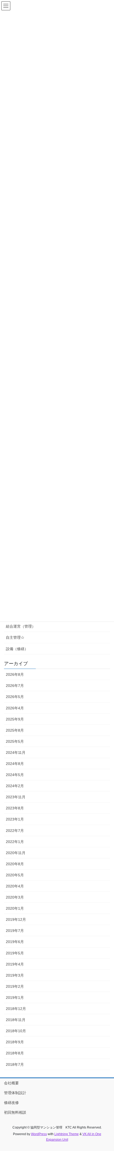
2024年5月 (15, 775)
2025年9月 (15, 719)
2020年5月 (15, 875)
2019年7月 (15, 930)
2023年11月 (15, 797)
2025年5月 (15, 741)
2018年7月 (15, 1064)
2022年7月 (15, 830)
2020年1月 (15, 908)
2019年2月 (15, 986)
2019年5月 (15, 953)
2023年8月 (15, 808)
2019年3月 (15, 975)
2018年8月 (15, 1053)
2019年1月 (15, 997)
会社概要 (11, 1083)
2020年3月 (15, 897)
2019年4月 (15, 964)
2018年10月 (16, 1031)
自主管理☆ (15, 637)
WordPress (39, 1134)
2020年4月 (15, 886)
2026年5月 (15, 697)
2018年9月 (15, 1042)
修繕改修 (11, 1102)
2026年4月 (15, 708)
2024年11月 (15, 752)
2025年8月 (15, 730)
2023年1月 (15, 819)
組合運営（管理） (21, 626)
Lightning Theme (66, 1134)
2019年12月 (16, 919)
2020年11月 (15, 853)
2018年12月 (16, 1009)
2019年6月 (15, 942)
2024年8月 (15, 764)
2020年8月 (15, 864)
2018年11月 (15, 1020)
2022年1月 (15, 842)
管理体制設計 (15, 1093)
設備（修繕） (17, 649)
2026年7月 (15, 685)
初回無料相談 (15, 1112)
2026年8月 (15, 674)
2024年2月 (15, 786)
